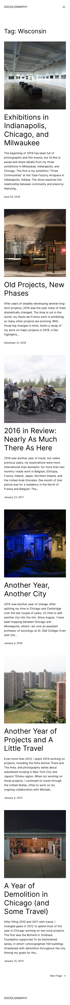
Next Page (58, 975)
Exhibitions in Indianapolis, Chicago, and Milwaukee (26, 130)
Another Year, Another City (27, 589)
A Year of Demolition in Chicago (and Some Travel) (26, 898)
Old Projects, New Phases (34, 288)
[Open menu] (64, 7)
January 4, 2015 (13, 797)
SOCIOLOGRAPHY (15, 6)
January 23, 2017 (14, 497)
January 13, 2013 (14, 960)
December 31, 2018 (15, 342)
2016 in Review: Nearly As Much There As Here (30, 439)
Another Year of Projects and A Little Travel (30, 739)
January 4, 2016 (13, 643)
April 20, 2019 (12, 196)
